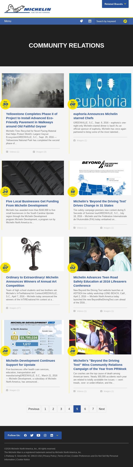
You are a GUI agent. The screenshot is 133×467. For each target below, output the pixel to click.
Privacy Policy (49, 456)
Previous (33, 409)
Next (102, 409)
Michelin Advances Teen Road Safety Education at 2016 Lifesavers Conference (99, 281)
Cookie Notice (23, 459)
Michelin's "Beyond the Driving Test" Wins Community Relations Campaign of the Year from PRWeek (99, 365)
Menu (7, 21)
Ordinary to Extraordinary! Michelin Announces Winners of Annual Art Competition (32, 281)
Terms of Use (64, 456)
